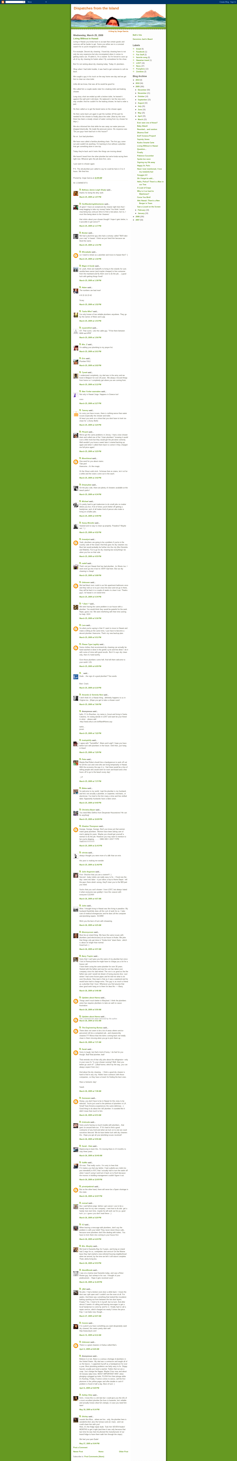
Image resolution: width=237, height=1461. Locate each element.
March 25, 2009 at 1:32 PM (90, 259)
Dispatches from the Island (96, 8)
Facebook (140, 52)
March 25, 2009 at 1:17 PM (90, 226)
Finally (140, 152)
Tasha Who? (87, 311)
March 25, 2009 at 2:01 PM (90, 351)
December (142, 90)
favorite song (141, 57)
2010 (138, 83)
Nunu (138, 66)
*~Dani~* (85, 604)
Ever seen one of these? (147, 123)
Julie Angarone (88, 872)
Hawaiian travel (142, 60)
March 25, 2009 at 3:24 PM (90, 425)
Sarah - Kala (87, 1146)
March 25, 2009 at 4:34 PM (90, 494)
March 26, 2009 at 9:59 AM (90, 1139)
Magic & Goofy (88, 266)
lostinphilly (86, 740)
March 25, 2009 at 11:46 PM (90, 865)
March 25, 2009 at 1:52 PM (90, 304)
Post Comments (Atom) (94, 1457)
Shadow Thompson (90, 826)
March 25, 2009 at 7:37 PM (90, 781)
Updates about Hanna (91, 998)
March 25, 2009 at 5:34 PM (90, 597)
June (140, 110)
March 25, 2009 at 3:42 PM (90, 478)
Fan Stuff (140, 55)
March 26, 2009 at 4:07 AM (90, 899)
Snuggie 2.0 (142, 175)
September (143, 100)
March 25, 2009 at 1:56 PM (90, 337)
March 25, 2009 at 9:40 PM (90, 803)
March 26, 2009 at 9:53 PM (90, 1263)
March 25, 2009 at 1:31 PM (90, 245)
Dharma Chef (142, 133)
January (141, 213)
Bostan (85, 233)
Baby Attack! (142, 126)
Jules (84, 906)
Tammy (85, 410)
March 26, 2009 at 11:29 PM (90, 1282)
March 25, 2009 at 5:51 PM (90, 637)
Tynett (84, 372)
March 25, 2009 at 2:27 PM (90, 403)
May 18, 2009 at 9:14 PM (89, 1410)
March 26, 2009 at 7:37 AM (90, 1042)
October (141, 96)
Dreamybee (86, 485)
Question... (141, 149)
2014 (138, 80)
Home (100, 1452)
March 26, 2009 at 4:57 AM (90, 949)
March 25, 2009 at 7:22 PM (90, 733)
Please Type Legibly (90, 644)
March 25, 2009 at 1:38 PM (90, 280)
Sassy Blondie (88, 523)
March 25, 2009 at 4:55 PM (90, 556)
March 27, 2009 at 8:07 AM (90, 1316)
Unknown (86, 582)
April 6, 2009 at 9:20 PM (89, 1388)
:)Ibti (84, 1289)
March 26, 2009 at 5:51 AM (90, 1021)
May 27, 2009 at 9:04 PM (89, 1443)
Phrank (85, 432)
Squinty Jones (143, 139)
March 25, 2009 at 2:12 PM (90, 384)
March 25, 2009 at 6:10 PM (90, 688)
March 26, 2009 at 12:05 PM (90, 1180)
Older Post (123, 1452)
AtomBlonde (87, 1270)
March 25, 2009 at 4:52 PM (90, 532)
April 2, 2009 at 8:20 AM (89, 1349)
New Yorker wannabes (91, 391)
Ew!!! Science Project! (146, 136)
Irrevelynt (86, 539)
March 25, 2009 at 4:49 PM (90, 516)
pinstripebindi (88, 1187)
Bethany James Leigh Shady (94, 190)
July (140, 106)
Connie (85, 1323)
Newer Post (78, 1452)
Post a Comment (80, 1447)
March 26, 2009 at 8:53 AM (90, 1115)
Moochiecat (87, 458)
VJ (83, 1225)
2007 (138, 220)
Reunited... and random (147, 129)
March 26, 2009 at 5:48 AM (90, 991)
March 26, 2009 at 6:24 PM (90, 1239)
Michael (85, 501)
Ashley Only (87, 1395)
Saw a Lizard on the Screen (148, 207)
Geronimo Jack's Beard (143, 39)
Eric (83, 358)
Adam (84, 287)
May (140, 113)
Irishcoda (86, 1122)
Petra (84, 759)
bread (138, 49)
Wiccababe (86, 252)
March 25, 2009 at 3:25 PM (90, 451)
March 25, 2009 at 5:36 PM (90, 618)
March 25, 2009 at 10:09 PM (90, 819)
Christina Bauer (88, 810)
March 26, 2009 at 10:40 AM (90, 1156)
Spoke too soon (144, 159)
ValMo (84, 1163)
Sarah (84, 1049)
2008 (138, 217)
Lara (84, 625)
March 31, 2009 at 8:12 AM (90, 1335)
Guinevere (86, 1098)
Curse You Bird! (144, 197)
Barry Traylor (87, 956)
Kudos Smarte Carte (145, 143)
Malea (84, 788)
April (140, 116)
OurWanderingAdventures (93, 204)
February (142, 210)
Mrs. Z (84, 344)
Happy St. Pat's (143, 166)
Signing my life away (146, 162)
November (142, 93)
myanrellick (87, 328)
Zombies (140, 72)
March (141, 119)
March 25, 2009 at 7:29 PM (90, 752)
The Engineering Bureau (92, 1028)
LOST (138, 63)
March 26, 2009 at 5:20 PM (90, 1218)
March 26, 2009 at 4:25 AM (90, 925)
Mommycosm (87, 932)
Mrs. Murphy (87, 1246)
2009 (138, 87)
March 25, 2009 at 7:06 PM (90, 704)
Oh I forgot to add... (145, 178)
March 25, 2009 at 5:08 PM (90, 575)
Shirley (85, 1416)
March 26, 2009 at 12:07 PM (90, 1196)
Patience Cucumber (145, 156)
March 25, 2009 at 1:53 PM (90, 321)
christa (85, 853)
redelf (84, 563)
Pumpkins (140, 69)
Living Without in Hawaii (85, 38)
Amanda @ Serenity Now (92, 695)
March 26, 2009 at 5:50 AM (90, 1010)
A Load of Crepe (144, 188)
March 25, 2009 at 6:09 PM (90, 666)
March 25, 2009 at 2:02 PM (90, 365)
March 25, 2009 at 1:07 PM (90, 197)
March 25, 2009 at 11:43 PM (90, 846)
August (141, 103)
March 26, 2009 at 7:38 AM (90, 1091)
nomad (85, 1203)
